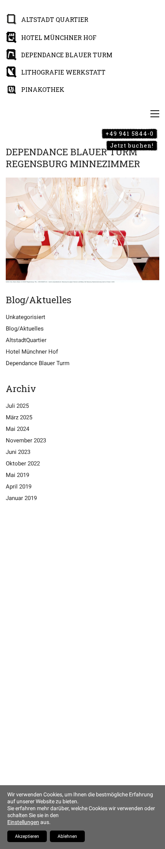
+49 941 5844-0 (129, 133)
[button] (154, 113)
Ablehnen (67, 836)
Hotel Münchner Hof (32, 351)
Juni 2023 (18, 452)
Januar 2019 (21, 498)
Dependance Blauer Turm (37, 363)
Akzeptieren (27, 836)
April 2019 (18, 486)
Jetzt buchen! (131, 145)
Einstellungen (23, 822)
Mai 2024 (17, 428)
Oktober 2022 (23, 463)
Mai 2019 (17, 475)
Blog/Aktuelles (25, 328)
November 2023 (26, 440)
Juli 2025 (17, 405)
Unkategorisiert (25, 317)
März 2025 (19, 417)
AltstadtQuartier (26, 340)
